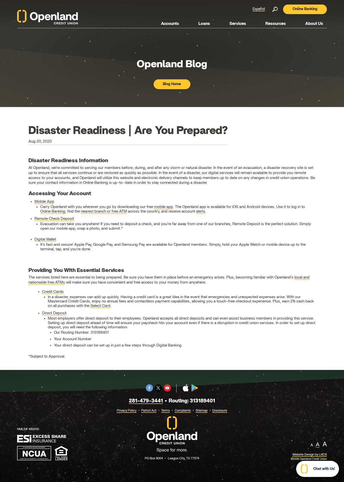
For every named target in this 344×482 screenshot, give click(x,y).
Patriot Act (148, 410)
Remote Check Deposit (54, 219)
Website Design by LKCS (309, 454)
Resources (275, 24)
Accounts (170, 24)
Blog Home (172, 84)
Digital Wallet (45, 239)
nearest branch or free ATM (104, 211)
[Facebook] (149, 390)
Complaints (183, 410)
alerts (200, 211)
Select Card (100, 306)
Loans (204, 24)
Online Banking (305, 9)
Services (237, 24)
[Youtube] (167, 390)
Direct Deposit (54, 313)
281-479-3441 (146, 400)
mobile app (163, 207)
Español (259, 9)
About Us (314, 24)
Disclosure (219, 410)
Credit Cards (53, 292)
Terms (165, 410)
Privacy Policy (126, 410)
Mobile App (44, 201)
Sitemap (202, 410)
